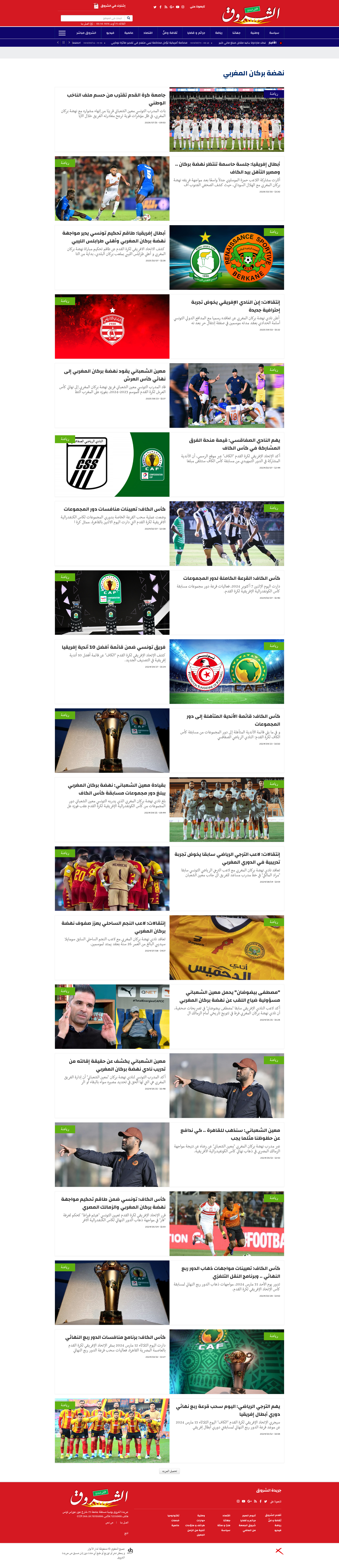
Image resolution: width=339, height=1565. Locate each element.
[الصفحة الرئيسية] (252, 12)
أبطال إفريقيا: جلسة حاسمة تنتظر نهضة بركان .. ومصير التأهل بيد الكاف (227, 168)
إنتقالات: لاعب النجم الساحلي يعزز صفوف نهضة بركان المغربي (113, 927)
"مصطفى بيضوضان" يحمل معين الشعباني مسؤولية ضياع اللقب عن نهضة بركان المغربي (229, 996)
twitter (155, 7)
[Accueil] (97, 1497)
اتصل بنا (85, 23)
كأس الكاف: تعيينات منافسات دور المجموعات (115, 509)
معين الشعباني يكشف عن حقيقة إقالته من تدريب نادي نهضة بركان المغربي (117, 1065)
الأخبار (272, 43)
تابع (126, 1533)
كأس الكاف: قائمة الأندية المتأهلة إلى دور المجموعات (233, 720)
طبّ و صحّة (223, 1525)
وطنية (255, 33)
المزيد (62, 33)
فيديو (110, 33)
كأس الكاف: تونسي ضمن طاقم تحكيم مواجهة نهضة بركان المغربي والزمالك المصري (113, 1203)
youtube (177, 7)
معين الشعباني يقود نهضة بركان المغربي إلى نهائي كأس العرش (115, 375)
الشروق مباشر (86, 33)
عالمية (128, 33)
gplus (172, 7)
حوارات (201, 1520)
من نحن (109, 1522)
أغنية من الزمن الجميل (196, 1532)
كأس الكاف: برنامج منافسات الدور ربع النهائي (115, 1337)
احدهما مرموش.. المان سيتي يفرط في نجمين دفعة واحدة (131, 42)
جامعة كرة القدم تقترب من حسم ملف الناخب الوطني (116, 99)
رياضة (218, 33)
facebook (160, 7)
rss (165, 7)
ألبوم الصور (249, 1515)
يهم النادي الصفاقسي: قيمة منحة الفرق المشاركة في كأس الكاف (234, 444)
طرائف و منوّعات (195, 1525)
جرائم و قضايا (196, 33)
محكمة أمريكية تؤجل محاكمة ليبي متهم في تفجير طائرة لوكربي (234, 42)
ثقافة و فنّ (274, 1520)
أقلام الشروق (273, 1515)
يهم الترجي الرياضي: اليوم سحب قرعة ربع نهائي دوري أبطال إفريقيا (228, 1410)
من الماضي (249, 1530)
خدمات (175, 1520)
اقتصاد (148, 33)
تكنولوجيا (173, 1515)
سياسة (274, 33)
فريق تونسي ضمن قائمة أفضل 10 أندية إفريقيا (114, 647)
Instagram (182, 7)
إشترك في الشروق (113, 5)
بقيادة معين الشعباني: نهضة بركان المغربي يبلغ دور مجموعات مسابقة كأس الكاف (117, 789)
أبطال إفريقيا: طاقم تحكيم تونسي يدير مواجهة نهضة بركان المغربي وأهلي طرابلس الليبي (114, 237)
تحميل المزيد (169, 1471)
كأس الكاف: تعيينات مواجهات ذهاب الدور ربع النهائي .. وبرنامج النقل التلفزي (230, 1272)
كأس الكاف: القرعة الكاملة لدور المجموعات (231, 578)
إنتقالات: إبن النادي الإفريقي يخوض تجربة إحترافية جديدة (235, 306)
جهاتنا (236, 33)
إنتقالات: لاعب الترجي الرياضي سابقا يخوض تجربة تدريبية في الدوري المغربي (227, 858)
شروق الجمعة (247, 1525)
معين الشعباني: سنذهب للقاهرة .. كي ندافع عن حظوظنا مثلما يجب (230, 1134)
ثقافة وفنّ (170, 33)
